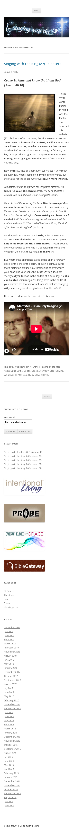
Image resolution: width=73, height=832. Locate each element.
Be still (27, 370)
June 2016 (9, 716)
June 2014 (9, 805)
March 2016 (10, 728)
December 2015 (12, 736)
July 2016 (8, 712)
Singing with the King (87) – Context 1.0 (35, 63)
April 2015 (9, 769)
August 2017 (10, 684)
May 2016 (9, 720)
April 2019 (9, 639)
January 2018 (10, 667)
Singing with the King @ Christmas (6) (22, 460)
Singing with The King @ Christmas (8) (23, 451)
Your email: (9, 417)
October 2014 (11, 789)
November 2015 (12, 740)
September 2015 (12, 748)
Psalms (44, 366)
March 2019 (10, 643)
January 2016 (10, 732)
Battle (20, 370)
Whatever (9, 374)
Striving (59, 370)
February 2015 (11, 773)
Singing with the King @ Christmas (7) (22, 455)
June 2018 (9, 659)
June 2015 (9, 760)
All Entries (35, 366)
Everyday (44, 370)
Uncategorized (11, 607)
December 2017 (12, 671)
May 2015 (9, 765)
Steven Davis (41, 374)
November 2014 (12, 785)
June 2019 (9, 635)
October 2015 (11, 744)
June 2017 (9, 692)
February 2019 (11, 647)
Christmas (9, 595)
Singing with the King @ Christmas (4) (22, 468)
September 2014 (12, 793)
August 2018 (10, 655)
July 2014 (8, 801)
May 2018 (9, 663)
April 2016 (9, 724)
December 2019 (12, 627)
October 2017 (11, 675)
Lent (6, 599)
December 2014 (12, 781)
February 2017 (11, 700)
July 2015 (8, 756)
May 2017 (9, 696)
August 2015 (10, 752)
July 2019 (8, 631)
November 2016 (12, 704)
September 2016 (12, 708)
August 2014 (10, 797)
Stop (52, 370)
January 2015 (10, 777)
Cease (34, 370)
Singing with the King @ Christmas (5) (22, 464)
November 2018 (12, 651)
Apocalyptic (10, 370)
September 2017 (12, 680)
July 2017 (8, 688)
